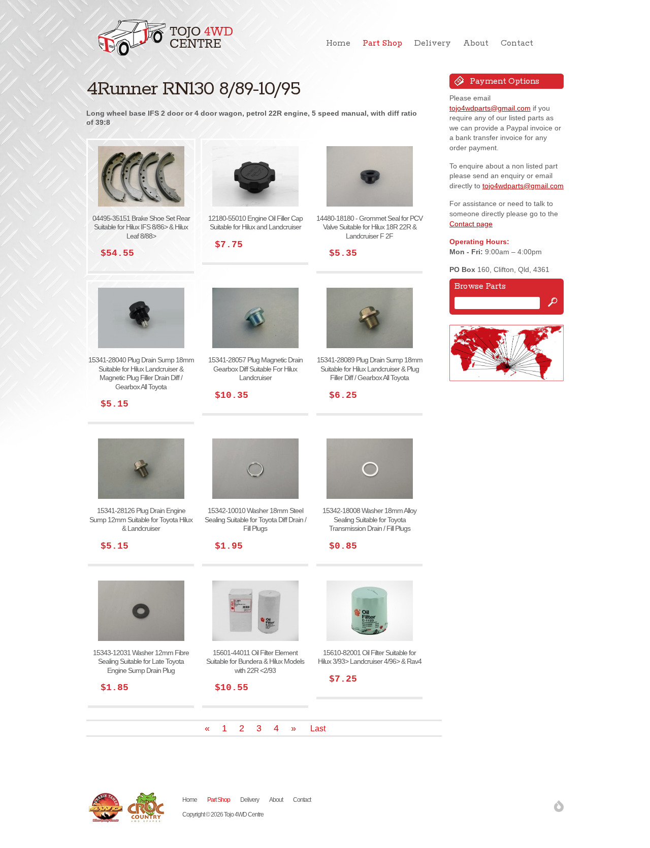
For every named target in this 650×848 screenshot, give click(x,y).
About (476, 43)
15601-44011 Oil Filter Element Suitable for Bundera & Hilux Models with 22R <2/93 (255, 661)
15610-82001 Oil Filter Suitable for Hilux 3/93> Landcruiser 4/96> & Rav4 (369, 657)
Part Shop (382, 43)
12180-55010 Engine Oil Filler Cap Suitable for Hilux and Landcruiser (255, 222)
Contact (517, 43)
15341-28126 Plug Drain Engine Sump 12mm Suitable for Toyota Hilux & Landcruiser (140, 519)
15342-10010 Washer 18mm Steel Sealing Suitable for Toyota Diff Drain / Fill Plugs (255, 519)
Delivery (432, 43)
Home (338, 43)
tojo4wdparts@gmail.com (490, 108)
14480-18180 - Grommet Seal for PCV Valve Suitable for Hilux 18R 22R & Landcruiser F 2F (369, 227)
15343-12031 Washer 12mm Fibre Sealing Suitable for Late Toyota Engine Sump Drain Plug (141, 661)
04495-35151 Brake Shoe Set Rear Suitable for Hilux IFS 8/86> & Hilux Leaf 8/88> (141, 227)
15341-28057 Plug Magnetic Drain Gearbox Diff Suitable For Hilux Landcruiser (255, 369)
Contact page (471, 224)
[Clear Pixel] (559, 806)
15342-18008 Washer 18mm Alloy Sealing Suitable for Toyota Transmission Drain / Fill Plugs (369, 519)
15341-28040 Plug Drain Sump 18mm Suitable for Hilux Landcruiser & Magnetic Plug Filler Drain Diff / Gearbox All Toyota (141, 373)
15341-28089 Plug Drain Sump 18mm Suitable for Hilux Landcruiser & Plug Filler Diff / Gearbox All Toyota (369, 369)
